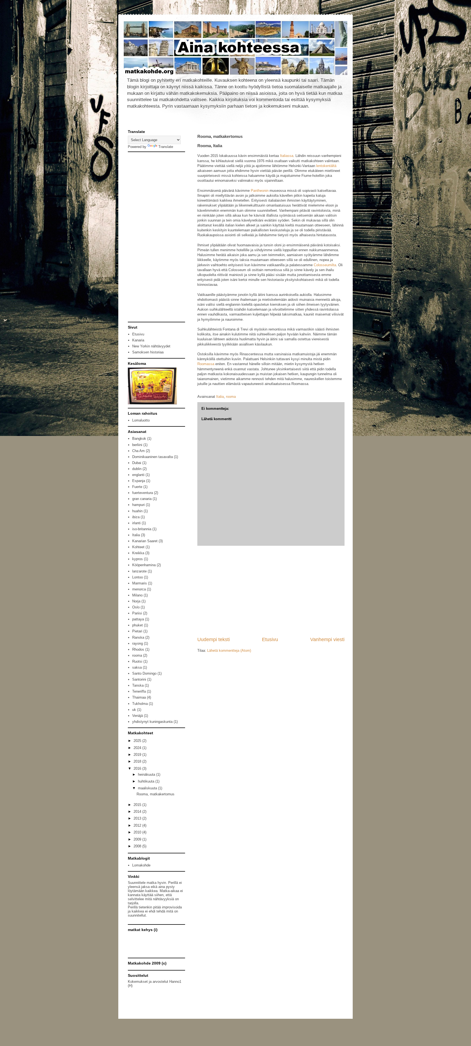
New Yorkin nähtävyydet (151, 346)
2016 (138, 768)
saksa (137, 667)
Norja (136, 601)
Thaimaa (139, 697)
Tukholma (140, 704)
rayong (137, 643)
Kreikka (138, 553)
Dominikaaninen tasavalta (152, 457)
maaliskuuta (148, 788)
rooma (231, 397)
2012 (138, 825)
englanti (138, 475)
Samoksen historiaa (148, 352)
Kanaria (138, 340)
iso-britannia (141, 529)
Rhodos (138, 649)
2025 (138, 741)
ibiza (136, 517)
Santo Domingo (144, 673)
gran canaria (142, 499)
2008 (138, 846)
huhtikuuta (146, 781)
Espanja (138, 481)
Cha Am (138, 451)
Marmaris (139, 583)
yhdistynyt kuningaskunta (152, 722)
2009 (138, 839)
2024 (138, 748)
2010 (138, 832)
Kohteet (138, 547)
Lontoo (137, 577)
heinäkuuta (147, 774)
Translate (165, 147)
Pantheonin (259, 191)
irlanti (136, 523)
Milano (137, 595)
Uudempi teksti (213, 639)
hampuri (138, 505)
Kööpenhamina (144, 565)
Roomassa (205, 364)
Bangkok (139, 438)
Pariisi (137, 613)
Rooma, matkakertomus (155, 794)
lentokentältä (326, 166)
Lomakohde (141, 865)
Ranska (138, 637)
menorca (139, 589)
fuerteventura (142, 493)
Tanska (138, 685)
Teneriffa (139, 691)
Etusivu (270, 639)
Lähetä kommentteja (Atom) (229, 650)
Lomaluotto (141, 420)
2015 (138, 805)
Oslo (136, 607)
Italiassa (286, 156)
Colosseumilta (325, 265)
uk (134, 710)
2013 (138, 818)
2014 (138, 811)
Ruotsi (137, 661)
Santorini (139, 679)
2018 (138, 761)
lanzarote (139, 571)
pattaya (138, 619)
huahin (137, 511)
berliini (137, 445)
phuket (137, 625)
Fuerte (137, 487)
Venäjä (137, 716)
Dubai (136, 463)
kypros (137, 559)
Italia (220, 397)
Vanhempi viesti (327, 639)
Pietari (137, 631)
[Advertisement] (271, 591)
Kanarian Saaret (145, 541)
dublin (136, 469)
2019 (138, 755)
